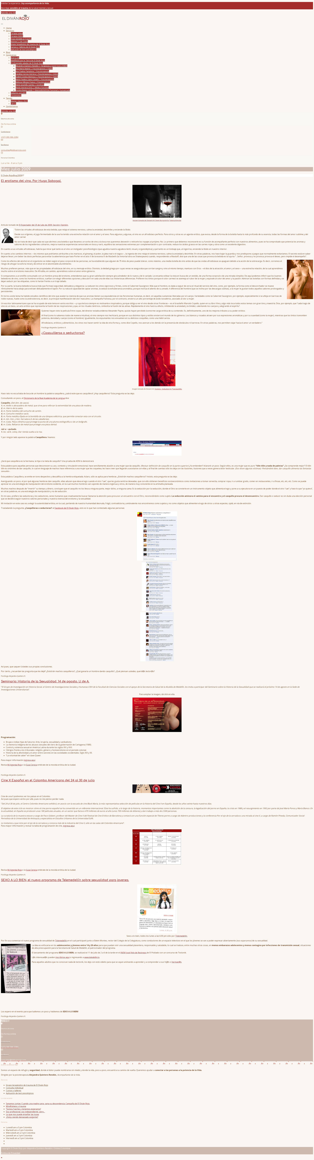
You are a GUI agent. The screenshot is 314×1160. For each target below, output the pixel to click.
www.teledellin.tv (91, 957)
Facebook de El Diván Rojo (67, 508)
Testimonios (16, 95)
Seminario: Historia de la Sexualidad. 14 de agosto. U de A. (45, 681)
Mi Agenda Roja (14, 764)
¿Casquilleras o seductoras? (63, 333)
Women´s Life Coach (19, 41)
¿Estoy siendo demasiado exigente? (22, 1117)
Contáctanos (12, 106)
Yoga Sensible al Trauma (21, 38)
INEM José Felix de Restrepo (133, 952)
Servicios (10, 31)
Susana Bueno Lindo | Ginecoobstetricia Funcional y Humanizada (43, 90)
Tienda (9, 98)
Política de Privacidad (10, 1153)
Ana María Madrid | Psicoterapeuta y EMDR (34, 68)
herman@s (177, 962)
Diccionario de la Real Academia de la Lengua (44, 398)
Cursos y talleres (13, 1090)
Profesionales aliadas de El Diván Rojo (27, 63)
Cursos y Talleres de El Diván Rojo (25, 47)
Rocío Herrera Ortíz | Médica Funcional (32, 87)
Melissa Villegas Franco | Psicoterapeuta (33, 82)
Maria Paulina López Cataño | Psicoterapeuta (35, 79)
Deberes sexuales (18, 93)
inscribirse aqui (62, 957)
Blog (8, 52)
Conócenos (11, 55)
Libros (13, 103)
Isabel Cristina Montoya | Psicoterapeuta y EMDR (37, 76)
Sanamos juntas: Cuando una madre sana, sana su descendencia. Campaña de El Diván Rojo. (48, 1103)
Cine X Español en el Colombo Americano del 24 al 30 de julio (48, 780)
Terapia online (17, 33)
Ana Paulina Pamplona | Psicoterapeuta (32, 71)
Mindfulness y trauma (16, 1106)
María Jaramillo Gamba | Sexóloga (30, 84)
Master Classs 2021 (19, 101)
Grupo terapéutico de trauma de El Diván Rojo (30, 44)
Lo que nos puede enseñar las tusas (22, 1114)
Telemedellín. (181, 936)
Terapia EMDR (17, 36)
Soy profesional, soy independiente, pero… (25, 1111)
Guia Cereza (31, 764)
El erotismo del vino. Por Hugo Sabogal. (31, 181)
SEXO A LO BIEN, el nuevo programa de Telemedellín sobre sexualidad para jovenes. (65, 880)
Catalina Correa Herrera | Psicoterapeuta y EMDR (37, 74)
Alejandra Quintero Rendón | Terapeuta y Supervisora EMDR (41, 66)
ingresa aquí (29, 760)
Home (9, 28)
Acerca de (15, 57)
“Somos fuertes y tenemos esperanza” (23, 1109)
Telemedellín (61, 940)
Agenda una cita (8, 12)
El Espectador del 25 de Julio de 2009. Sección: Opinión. (43, 225)
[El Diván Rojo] (15, 20)
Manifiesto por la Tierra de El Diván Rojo (28, 60)
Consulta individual (14, 1087)
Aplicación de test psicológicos (23, 49)
